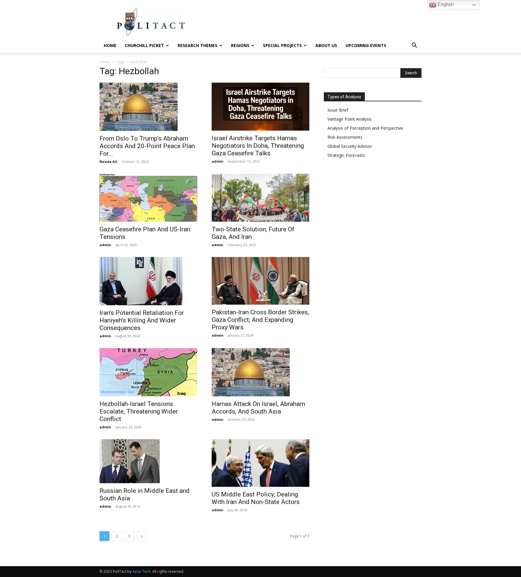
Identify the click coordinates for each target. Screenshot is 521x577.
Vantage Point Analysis (349, 119)
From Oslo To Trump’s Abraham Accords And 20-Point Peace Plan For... (147, 146)
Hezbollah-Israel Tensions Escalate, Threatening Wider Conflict (138, 411)
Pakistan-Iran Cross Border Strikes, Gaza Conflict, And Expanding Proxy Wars (260, 320)
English (445, 4)
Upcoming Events (366, 45)
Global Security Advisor (349, 146)
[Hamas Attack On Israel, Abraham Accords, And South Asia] (260, 372)
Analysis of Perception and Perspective (365, 128)
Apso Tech (141, 571)
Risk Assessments (344, 137)
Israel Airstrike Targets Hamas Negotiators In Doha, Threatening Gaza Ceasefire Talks (258, 146)
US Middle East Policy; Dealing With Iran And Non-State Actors (256, 498)
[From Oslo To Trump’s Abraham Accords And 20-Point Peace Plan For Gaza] (148, 107)
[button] (414, 46)
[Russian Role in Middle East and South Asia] (148, 461)
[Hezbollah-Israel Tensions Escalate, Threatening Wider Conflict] (148, 372)
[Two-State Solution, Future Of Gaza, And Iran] (260, 198)
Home (110, 45)
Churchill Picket (144, 45)
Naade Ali (108, 161)
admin (217, 161)
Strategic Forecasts (346, 155)
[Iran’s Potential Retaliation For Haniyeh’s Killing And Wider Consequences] (148, 281)
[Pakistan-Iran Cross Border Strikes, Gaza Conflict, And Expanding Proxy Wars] (260, 281)
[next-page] (142, 536)
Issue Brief (337, 110)
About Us (326, 45)
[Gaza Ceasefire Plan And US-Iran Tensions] (148, 198)
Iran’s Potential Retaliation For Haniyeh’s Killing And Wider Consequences (141, 320)
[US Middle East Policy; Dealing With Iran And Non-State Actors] (260, 463)
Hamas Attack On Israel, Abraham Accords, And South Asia (258, 407)
